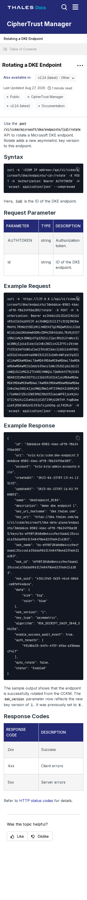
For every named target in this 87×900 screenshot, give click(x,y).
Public (14, 97)
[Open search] (63, 6)
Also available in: (17, 77)
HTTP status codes (36, 800)
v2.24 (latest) (20, 106)
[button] (43, 49)
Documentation (53, 106)
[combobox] (56, 78)
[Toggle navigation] (75, 7)
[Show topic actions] (80, 65)
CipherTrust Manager (47, 97)
